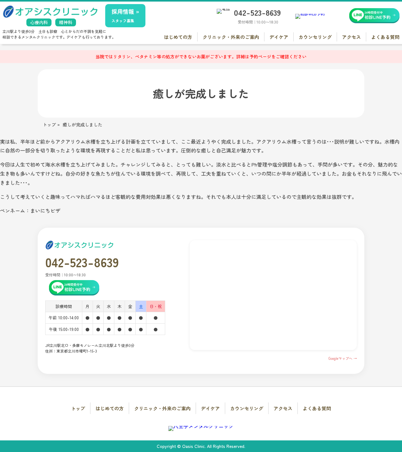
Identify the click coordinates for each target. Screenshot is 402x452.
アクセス (351, 37)
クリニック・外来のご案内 (231, 37)
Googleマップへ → (343, 358)
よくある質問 (385, 37)
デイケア (278, 37)
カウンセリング (315, 37)
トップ (78, 408)
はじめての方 (178, 37)
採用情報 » (125, 15)
